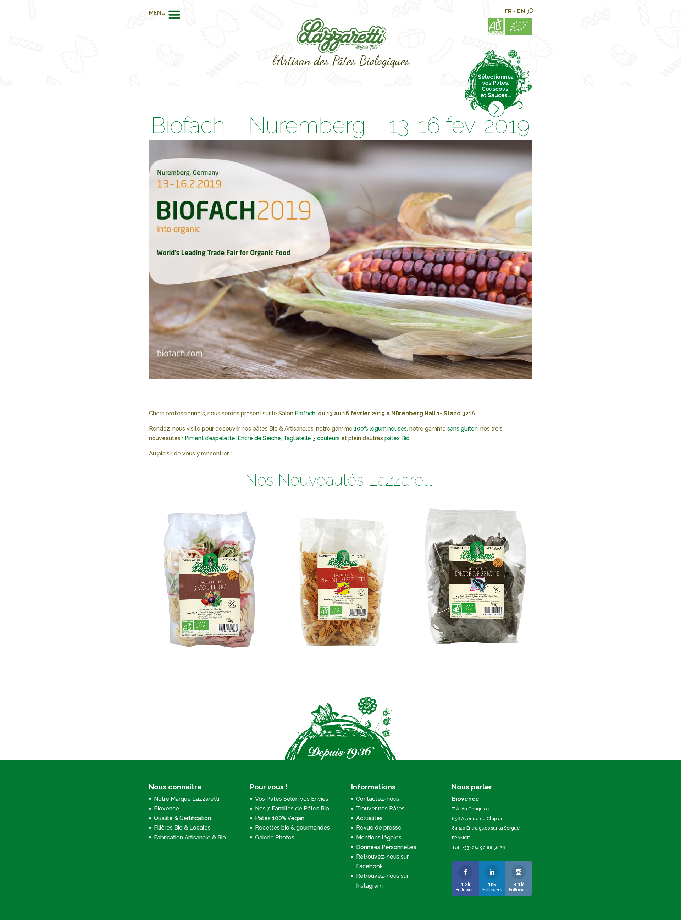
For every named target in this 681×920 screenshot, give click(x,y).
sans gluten (462, 428)
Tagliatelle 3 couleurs (311, 438)
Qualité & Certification (182, 818)
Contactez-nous (377, 799)
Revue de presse (379, 827)
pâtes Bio (397, 438)
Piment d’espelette (209, 438)
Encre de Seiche (259, 438)
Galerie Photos (274, 837)
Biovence (166, 808)
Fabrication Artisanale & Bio (190, 837)
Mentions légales (379, 837)
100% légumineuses (380, 428)
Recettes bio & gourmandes (292, 827)
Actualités (369, 818)
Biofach (305, 413)
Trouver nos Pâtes (380, 808)
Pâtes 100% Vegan (279, 818)
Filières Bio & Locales (182, 827)
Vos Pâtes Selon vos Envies (291, 799)
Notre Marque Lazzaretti (186, 799)
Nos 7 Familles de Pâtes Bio (292, 808)
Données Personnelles (386, 847)
